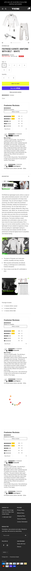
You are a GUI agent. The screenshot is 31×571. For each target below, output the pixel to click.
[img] (12, 134)
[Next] (28, 42)
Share (3, 98)
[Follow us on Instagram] (7, 545)
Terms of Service (21, 518)
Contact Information (22, 521)
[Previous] (2, 42)
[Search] (5, 9)
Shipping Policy (21, 516)
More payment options (15, 92)
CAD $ (4, 552)
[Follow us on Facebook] (3, 545)
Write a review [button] (15, 111)
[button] (5, 55)
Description (5, 176)
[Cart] (28, 9)
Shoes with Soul (21, 543)
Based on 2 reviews (9, 109)
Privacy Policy (20, 510)
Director (19, 546)
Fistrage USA (5, 45)
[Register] (25, 535)
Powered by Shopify (14, 556)
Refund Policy (20, 513)
